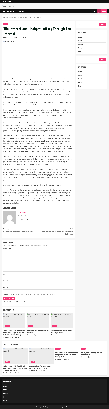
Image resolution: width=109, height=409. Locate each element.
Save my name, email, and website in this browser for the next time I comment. (30, 294)
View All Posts (24, 219)
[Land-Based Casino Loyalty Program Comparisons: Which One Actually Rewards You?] (67, 349)
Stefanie (7, 337)
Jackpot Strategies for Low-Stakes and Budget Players (61, 331)
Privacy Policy (12, 11)
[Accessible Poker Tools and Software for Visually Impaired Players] (41, 356)
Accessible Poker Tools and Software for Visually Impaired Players (40, 367)
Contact (21, 11)
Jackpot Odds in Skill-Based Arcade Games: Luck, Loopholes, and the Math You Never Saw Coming (14, 332)
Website (6, 288)
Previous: (18, 230)
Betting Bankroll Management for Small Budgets (91, 353)
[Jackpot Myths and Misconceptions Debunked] (38, 320)
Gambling (80, 44)
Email (5, 281)
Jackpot (6, 24)
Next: (57, 231)
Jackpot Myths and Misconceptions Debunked (38, 331)
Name (5, 274)
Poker (79, 51)
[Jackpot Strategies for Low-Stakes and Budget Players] (62, 320)
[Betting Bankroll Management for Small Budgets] (93, 349)
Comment (7, 249)
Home (3, 11)
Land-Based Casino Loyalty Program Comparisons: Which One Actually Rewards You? (66, 354)
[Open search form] (94, 11)
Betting (80, 37)
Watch (104, 11)
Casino (80, 41)
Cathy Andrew (9, 38)
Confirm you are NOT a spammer (15, 301)
